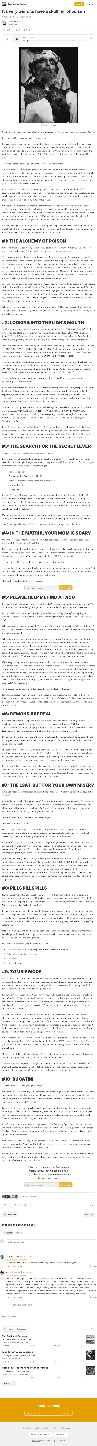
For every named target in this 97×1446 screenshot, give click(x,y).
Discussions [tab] (21, 1329)
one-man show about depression (47, 515)
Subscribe (79, 4)
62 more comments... (8, 1316)
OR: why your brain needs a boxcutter (18, 1355)
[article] (48, 1341)
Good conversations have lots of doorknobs (25, 1368)
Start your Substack (42, 1434)
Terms (56, 1428)
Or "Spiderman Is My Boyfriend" (16, 1371)
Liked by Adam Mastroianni (17, 1259)
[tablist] (13, 1232)
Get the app (61, 1434)
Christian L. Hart (13, 1256)
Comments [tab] (8, 1233)
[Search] (92, 1329)
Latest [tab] (11, 1329)
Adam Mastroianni (15, 21)
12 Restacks (33, 1197)
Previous (12, 1214)
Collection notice (67, 1428)
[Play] (17, 39)
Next (87, 1214)
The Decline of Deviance (15, 1336)
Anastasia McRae (13, 1272)
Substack (36, 1440)
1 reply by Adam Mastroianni (20, 1305)
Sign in (90, 4)
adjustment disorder (11, 876)
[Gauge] (90, 39)
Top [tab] (5, 1329)
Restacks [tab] (18, 1233)
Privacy (49, 1428)
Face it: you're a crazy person (17, 1352)
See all (7, 1383)
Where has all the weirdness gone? (17, 1339)
